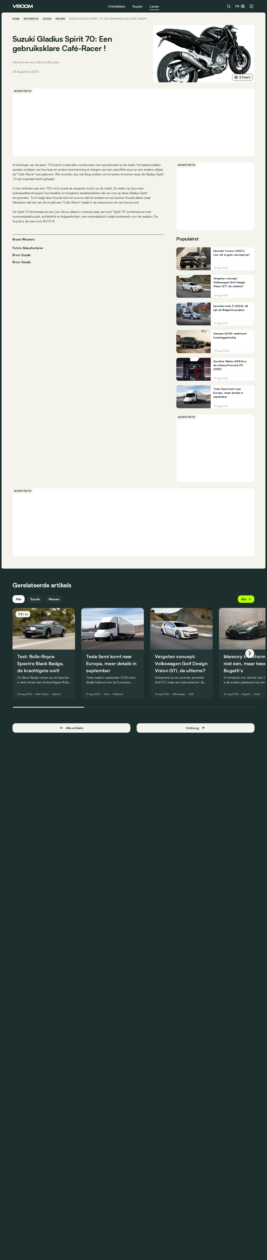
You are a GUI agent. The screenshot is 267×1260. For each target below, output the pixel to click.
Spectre (56, 694)
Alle (18, 599)
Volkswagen (178, 694)
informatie (31, 19)
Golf (191, 694)
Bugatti (246, 694)
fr (237, 6)
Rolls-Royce (42, 694)
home (16, 19)
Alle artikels (74, 728)
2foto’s (244, 77)
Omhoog (192, 728)
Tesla (106, 694)
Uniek (257, 694)
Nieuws (54, 599)
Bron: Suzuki (22, 254)
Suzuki (47, 19)
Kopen (137, 6)
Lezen (154, 6)
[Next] (249, 653)
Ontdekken (116, 6)
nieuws (60, 19)
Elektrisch (118, 694)
